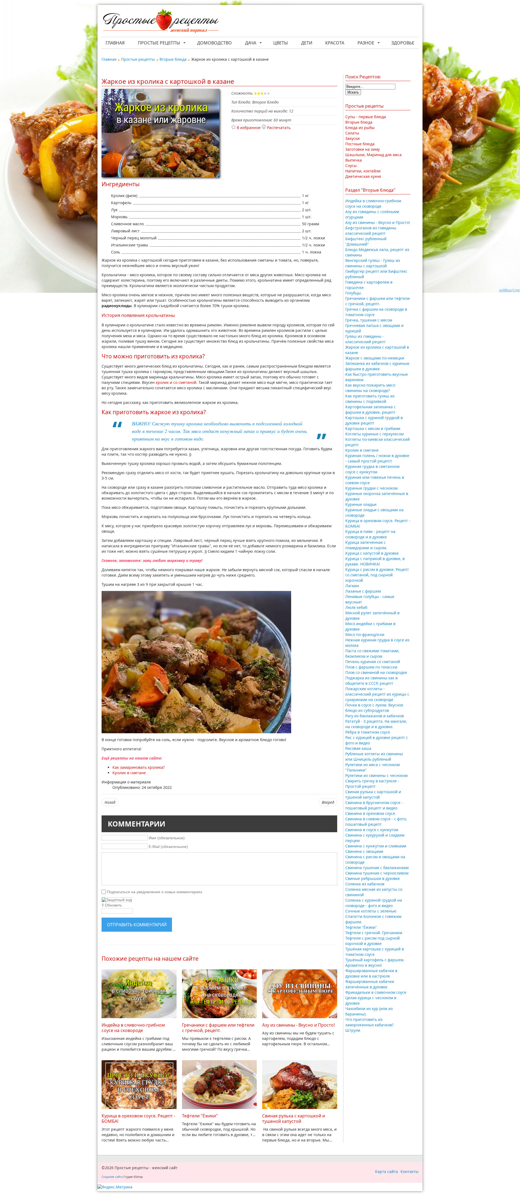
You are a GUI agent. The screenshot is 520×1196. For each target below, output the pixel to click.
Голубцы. (353, 292)
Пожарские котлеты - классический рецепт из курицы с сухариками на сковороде (377, 694)
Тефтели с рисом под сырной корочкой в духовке (372, 940)
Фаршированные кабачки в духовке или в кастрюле (371, 973)
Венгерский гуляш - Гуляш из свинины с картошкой (372, 263)
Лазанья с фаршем (363, 591)
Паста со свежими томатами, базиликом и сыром (372, 653)
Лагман (352, 585)
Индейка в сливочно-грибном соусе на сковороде (133, 1027)
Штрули (352, 1030)
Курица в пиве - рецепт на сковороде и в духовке (370, 534)
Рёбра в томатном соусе (367, 732)
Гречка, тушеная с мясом (368, 320)
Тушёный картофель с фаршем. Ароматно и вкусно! (374, 962)
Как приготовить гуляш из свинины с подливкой (370, 398)
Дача (250, 43)
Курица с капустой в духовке (372, 553)
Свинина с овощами (364, 851)
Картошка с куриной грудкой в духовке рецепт (374, 420)
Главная (115, 43)
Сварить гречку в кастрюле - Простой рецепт (372, 783)
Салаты (352, 133)
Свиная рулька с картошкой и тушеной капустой (293, 1118)
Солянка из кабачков (364, 883)
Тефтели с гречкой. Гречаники (373, 932)
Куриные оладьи (360, 504)
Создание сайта (112, 1177)
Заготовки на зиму (362, 149)
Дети (306, 43)
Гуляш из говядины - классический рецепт (365, 339)
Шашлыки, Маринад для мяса (373, 154)
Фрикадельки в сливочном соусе (375, 992)
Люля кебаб (356, 607)
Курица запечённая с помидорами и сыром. (366, 545)
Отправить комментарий (137, 925)
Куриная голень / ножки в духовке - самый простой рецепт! (377, 458)
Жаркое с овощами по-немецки (374, 358)
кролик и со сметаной (176, 382)
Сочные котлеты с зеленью (370, 911)
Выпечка (353, 160)
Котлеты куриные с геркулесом (374, 433)
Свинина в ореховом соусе (370, 813)
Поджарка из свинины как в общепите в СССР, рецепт (371, 680)
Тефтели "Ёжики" (200, 1116)
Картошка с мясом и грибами (372, 428)
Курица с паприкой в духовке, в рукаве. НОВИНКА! (375, 561)
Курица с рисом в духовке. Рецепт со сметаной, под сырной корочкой (377, 575)
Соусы (351, 165)
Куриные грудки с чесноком (371, 488)
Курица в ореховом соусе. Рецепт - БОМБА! (138, 1118)
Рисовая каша (358, 748)
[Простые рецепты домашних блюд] (161, 21)
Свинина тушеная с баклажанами (377, 867)
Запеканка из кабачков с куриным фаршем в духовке (377, 366)
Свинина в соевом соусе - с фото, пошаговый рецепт (376, 821)
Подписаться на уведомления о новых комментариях (154, 891)
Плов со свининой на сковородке (376, 672)
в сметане (129, 772)
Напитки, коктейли (363, 170)
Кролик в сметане (362, 450)
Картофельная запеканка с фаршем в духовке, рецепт (370, 409)
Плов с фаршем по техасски (371, 667)
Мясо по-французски (364, 634)
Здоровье (402, 43)
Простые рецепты (159, 43)
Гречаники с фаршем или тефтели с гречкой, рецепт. (218, 1027)
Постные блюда (360, 143)
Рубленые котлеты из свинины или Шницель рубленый (374, 756)
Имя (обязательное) (167, 838)
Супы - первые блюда (365, 116)
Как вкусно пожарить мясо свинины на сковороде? (370, 387)
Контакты (409, 1171)
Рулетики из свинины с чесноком (376, 775)
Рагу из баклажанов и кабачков (374, 715)
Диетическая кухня (363, 176)
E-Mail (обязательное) (168, 846)
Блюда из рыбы (360, 127)
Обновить (113, 905)
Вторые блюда (358, 122)
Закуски (352, 138)
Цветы (280, 43)
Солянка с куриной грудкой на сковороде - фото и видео (373, 903)
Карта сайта (386, 1171)
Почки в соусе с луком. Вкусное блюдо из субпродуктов (374, 707)
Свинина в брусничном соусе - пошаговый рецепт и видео (374, 805)
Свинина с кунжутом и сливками (375, 845)
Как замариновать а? (138, 767)
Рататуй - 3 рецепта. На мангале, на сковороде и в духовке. (376, 724)
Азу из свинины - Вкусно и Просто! (298, 1025)
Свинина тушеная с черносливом (376, 873)
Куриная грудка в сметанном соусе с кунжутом (372, 469)
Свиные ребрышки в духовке (372, 878)
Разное (366, 43)
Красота (334, 43)
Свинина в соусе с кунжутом (371, 829)
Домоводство (214, 43)
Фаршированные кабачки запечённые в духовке (369, 984)
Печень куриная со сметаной (372, 661)
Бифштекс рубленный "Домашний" (365, 241)
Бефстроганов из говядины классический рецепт (370, 230)
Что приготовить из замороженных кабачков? (369, 1022)
